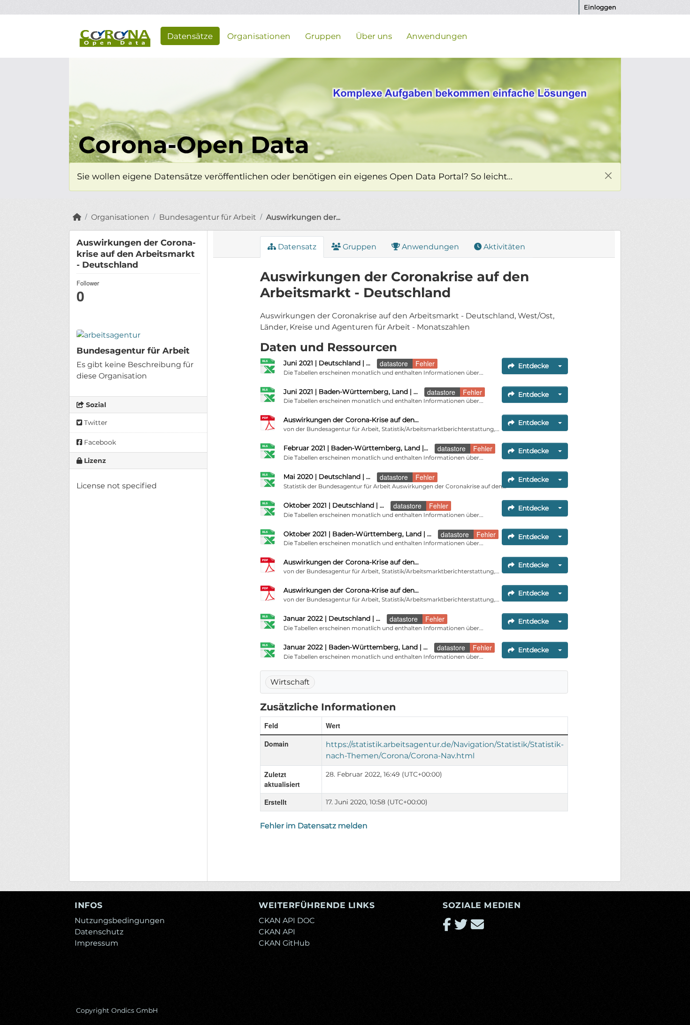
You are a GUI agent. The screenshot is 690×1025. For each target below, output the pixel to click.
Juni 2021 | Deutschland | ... (327, 363)
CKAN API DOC (287, 920)
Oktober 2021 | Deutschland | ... (334, 505)
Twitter (94, 422)
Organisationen (259, 35)
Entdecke (533, 366)
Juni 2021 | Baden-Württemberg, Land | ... (351, 391)
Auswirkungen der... (303, 217)
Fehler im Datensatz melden (314, 825)
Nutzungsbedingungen (120, 920)
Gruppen (323, 35)
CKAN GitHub (284, 943)
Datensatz (296, 246)
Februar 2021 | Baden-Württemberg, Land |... (356, 448)
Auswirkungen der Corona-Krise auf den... (351, 420)
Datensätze (190, 35)
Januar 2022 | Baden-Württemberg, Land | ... (356, 647)
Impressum (96, 943)
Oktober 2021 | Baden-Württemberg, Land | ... (357, 534)
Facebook (99, 442)
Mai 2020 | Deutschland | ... (327, 476)
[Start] (77, 217)
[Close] (608, 175)
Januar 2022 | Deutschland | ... (332, 618)
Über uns (374, 35)
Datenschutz (99, 931)
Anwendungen (437, 35)
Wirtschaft (290, 682)
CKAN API (277, 931)
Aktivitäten (503, 246)
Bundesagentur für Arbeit (207, 217)
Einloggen (600, 7)
